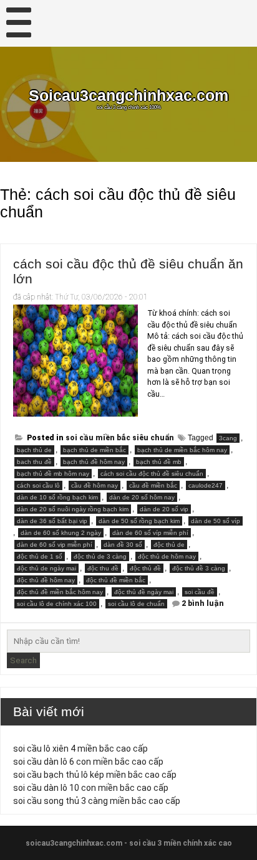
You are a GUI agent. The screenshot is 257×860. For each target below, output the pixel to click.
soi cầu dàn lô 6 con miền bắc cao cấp (88, 762)
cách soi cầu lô (38, 485)
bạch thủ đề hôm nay (94, 461)
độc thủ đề (145, 568)
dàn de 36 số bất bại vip (52, 520)
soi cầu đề (200, 591)
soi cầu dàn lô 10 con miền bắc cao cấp (90, 788)
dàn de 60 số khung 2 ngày (61, 532)
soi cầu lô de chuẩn (136, 603)
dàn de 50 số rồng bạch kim (139, 520)
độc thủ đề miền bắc (115, 580)
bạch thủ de (34, 450)
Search (23, 660)
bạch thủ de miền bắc (94, 450)
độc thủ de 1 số (39, 556)
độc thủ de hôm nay (167, 556)
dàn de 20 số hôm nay (142, 497)
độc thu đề (103, 568)
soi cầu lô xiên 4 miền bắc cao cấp (80, 749)
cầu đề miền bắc (153, 485)
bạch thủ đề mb (159, 461)
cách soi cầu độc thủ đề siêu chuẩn (151, 473)
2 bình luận (203, 603)
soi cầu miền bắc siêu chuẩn (119, 437)
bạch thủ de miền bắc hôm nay (182, 450)
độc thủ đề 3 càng (198, 568)
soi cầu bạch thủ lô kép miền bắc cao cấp (95, 775)
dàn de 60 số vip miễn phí (54, 544)
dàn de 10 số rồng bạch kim (57, 497)
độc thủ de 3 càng (100, 556)
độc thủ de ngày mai (46, 568)
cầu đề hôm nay (94, 485)
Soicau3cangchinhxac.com (128, 95)
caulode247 (205, 485)
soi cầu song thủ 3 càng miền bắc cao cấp (96, 801)
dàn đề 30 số (123, 544)
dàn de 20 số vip (164, 509)
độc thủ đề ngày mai (143, 591)
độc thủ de (169, 544)
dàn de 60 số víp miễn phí (150, 532)
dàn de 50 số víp (215, 520)
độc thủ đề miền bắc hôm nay (60, 591)
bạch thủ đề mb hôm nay (53, 473)
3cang (228, 438)
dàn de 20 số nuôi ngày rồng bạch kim (72, 509)
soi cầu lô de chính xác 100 (57, 603)
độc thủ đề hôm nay (46, 580)
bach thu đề (34, 461)
